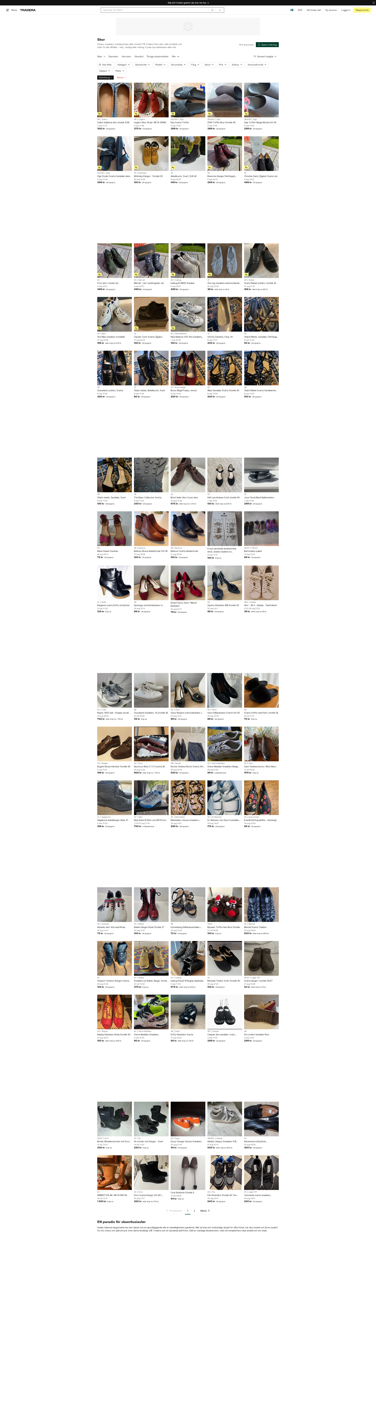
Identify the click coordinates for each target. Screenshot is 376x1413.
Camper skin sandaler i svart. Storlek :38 (221, 1034)
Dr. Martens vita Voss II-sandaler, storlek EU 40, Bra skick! (223, 820)
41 (98, 817)
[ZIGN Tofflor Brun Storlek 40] (224, 100)
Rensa (120, 77)
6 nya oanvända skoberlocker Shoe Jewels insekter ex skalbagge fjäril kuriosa (221, 550)
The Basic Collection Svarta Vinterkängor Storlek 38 (147, 497)
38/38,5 (210, 1138)
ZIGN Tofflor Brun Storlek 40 (221, 122)
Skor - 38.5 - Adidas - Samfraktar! (260, 605)
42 (98, 334)
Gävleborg (104, 77)
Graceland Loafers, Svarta (110, 390)
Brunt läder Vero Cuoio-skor (184, 497)
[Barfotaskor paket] (261, 528)
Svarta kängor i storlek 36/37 (258, 980)
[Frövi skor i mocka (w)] (114, 260)
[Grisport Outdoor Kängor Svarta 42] (114, 958)
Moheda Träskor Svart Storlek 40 (223, 980)
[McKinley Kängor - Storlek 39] (151, 153)
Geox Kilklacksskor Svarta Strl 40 (223, 712)
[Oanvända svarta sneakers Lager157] (261, 1172)
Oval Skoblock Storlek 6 (182, 1192)
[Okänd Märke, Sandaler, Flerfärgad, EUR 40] (261, 314)
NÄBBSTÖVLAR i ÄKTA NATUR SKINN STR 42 (112, 1195)
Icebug (178, 280)
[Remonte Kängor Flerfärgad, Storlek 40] (224, 153)
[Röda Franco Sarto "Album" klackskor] (188, 583)
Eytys (177, 1138)
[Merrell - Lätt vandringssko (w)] (151, 260)
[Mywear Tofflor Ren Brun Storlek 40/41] (224, 904)
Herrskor (126, 56)
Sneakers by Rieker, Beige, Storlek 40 (151, 980)
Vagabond (105, 817)
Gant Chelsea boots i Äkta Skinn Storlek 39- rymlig (260, 766)
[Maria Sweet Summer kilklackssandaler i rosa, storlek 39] (114, 528)
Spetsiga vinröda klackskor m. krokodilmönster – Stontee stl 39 (150, 605)
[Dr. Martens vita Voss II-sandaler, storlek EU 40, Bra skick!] (224, 797)
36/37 (246, 548)
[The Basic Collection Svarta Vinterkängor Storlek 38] (151, 475)
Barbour (142, 548)
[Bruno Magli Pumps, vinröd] (188, 368)
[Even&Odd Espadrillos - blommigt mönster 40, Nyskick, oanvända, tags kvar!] (261, 797)
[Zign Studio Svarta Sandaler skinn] (114, 153)
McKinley (142, 173)
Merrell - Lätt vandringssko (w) (149, 283)
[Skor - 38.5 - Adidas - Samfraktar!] (261, 583)
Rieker (251, 280)
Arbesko (105, 924)
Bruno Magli (180, 387)
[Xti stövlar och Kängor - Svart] (151, 1119)
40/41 (209, 924)
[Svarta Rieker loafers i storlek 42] (261, 260)
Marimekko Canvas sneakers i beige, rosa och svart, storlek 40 (187, 820)
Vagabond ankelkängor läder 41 (112, 820)
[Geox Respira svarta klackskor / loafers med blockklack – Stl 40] (188, 690)
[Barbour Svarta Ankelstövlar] (188, 528)
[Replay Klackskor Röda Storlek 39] (114, 1012)
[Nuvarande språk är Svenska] (291, 10)
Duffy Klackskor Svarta (182, 1034)
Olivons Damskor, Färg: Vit (220, 337)
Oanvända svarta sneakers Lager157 (257, 1195)
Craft (104, 710)
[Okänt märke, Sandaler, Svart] (114, 475)
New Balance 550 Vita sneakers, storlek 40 (186, 337)
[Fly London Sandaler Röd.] (261, 1012)
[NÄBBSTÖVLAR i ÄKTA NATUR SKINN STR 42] (114, 1172)
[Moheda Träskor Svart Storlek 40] (224, 958)
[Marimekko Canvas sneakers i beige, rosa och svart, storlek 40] (188, 797)
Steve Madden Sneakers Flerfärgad (146, 1034)
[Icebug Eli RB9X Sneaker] (188, 260)
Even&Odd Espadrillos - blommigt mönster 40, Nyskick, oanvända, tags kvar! (260, 820)
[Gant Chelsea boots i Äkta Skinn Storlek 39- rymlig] (261, 744)
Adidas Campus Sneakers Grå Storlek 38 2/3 (221, 1141)
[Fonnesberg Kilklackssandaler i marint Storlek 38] (188, 904)
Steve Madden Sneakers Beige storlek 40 (222, 766)
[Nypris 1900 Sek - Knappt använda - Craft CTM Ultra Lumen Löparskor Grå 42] (114, 690)
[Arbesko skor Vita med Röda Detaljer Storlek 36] (114, 904)
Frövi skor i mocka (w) (108, 283)
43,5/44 (174, 119)
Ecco (140, 763)
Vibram (254, 548)
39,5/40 (210, 119)
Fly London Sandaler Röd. (256, 1034)
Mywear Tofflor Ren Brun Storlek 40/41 (223, 927)
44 (135, 817)
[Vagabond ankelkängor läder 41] (114, 797)
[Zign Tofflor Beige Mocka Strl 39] (261, 100)
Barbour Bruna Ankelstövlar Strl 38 (151, 551)
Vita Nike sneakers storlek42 (111, 337)
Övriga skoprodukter (158, 56)
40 (172, 173)
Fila (213, 1192)
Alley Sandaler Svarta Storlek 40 (223, 390)
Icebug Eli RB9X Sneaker (183, 283)
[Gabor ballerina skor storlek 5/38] (114, 100)
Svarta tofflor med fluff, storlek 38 (261, 712)
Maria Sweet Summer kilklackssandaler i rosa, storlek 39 (113, 551)
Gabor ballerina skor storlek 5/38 (113, 122)
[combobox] (158, 10)
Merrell (142, 280)
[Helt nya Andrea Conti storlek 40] (224, 475)
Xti (139, 1138)
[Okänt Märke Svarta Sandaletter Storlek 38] (261, 368)
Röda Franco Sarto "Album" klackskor (184, 604)
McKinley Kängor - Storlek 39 (148, 176)
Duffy (104, 602)
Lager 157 (255, 978)
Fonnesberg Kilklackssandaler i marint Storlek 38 (185, 927)
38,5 (246, 602)
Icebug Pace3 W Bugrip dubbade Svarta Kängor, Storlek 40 (187, 980)
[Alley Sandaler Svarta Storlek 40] (224, 368)
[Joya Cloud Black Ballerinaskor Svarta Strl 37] (261, 475)
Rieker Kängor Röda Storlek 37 (149, 927)
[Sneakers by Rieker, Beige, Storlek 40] (151, 958)
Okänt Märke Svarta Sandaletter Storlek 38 (260, 390)
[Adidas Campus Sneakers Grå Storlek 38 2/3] (224, 1119)
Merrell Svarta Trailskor (255, 927)
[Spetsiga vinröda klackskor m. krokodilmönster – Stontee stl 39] (151, 583)
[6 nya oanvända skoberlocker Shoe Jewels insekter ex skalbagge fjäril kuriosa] (224, 528)
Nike (104, 334)
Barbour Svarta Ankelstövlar (184, 551)
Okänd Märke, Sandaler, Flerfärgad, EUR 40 (261, 337)
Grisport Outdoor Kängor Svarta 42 (113, 980)
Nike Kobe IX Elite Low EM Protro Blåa (150, 820)
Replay (105, 1031)
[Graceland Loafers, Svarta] (114, 368)
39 (135, 173)
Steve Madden (218, 763)
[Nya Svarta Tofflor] (188, 100)
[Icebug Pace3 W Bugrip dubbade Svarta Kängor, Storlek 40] (188, 958)
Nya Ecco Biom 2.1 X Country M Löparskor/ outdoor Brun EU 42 (149, 766)
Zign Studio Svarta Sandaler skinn (113, 176)
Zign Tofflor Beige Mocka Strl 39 (260, 122)
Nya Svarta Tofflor (180, 122)
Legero (142, 119)
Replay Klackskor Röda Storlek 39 (113, 1034)
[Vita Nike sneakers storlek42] (114, 314)
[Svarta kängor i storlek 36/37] (261, 958)
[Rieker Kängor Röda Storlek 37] (151, 904)
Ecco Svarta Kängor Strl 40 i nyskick (148, 1195)
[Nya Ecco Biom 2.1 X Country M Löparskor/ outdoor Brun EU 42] (151, 744)
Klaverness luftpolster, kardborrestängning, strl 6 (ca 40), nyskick (261, 1141)
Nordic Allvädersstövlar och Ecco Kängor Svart (113, 1141)
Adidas (253, 602)
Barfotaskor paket (253, 551)
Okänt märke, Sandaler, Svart (111, 497)
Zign (181, 119)
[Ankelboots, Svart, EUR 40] (188, 153)
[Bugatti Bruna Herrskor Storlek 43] (114, 744)
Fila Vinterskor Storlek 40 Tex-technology (222, 1195)
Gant (251, 763)
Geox (177, 710)
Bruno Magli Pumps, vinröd (184, 390)
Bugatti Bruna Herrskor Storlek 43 (113, 766)
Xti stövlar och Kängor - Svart (148, 1141)
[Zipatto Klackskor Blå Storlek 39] (224, 583)
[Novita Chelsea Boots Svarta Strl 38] (188, 744)
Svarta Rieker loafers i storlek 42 (260, 283)
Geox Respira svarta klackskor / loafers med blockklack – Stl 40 (186, 712)
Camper (215, 1031)
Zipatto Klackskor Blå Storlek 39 (223, 605)
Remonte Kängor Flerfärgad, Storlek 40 (221, 176)
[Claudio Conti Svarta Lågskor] (151, 314)
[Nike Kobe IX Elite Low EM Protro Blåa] (151, 797)
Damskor (113, 56)
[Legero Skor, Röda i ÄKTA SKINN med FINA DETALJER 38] (151, 100)
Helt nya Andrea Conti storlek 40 (223, 497)
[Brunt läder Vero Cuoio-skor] (188, 475)
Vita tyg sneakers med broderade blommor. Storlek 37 (224, 283)
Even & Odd (254, 817)
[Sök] (212, 9)
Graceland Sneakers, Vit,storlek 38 (151, 712)
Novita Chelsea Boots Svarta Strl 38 (187, 766)
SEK (300, 10)
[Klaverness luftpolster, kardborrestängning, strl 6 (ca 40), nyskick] (261, 1119)
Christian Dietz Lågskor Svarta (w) (261, 176)
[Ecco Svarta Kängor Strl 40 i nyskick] (151, 1172)
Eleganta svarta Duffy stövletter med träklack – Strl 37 (113, 605)
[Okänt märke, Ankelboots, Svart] (151, 368)
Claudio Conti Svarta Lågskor (148, 337)
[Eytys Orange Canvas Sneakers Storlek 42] (188, 1119)
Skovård (139, 56)
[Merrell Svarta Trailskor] (261, 904)
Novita (178, 763)
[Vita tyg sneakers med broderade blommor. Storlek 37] (224, 260)
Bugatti (105, 763)
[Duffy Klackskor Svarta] (188, 1012)
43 (245, 280)
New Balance (181, 334)
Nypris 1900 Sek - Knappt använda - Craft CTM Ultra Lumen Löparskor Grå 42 (114, 712)
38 (98, 119)
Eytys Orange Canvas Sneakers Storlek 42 (186, 1141)
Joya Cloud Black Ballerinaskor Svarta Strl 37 (259, 497)
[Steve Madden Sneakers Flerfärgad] (151, 1012)
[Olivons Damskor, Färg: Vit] (224, 314)
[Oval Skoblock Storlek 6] (188, 1172)
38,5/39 (247, 119)
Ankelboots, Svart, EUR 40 (184, 176)
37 (208, 280)
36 (98, 924)
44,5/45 (100, 173)
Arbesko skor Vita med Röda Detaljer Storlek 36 (111, 927)
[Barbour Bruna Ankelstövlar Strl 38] (151, 528)
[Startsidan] (28, 10)
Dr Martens (217, 817)
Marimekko (180, 817)
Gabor (104, 119)
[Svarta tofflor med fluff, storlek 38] (261, 690)
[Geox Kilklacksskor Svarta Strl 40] (224, 690)
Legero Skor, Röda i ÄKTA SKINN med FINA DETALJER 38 (150, 122)
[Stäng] (373, 2)
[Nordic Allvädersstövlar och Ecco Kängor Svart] (114, 1119)
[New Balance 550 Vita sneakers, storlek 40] (188, 314)
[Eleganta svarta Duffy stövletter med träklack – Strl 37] (114, 583)
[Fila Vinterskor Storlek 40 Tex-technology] (224, 1172)
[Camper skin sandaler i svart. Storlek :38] (224, 1012)
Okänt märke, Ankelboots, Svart (149, 390)
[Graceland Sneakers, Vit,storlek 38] (151, 690)
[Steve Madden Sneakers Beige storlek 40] (224, 744)
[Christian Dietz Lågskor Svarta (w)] (261, 153)
